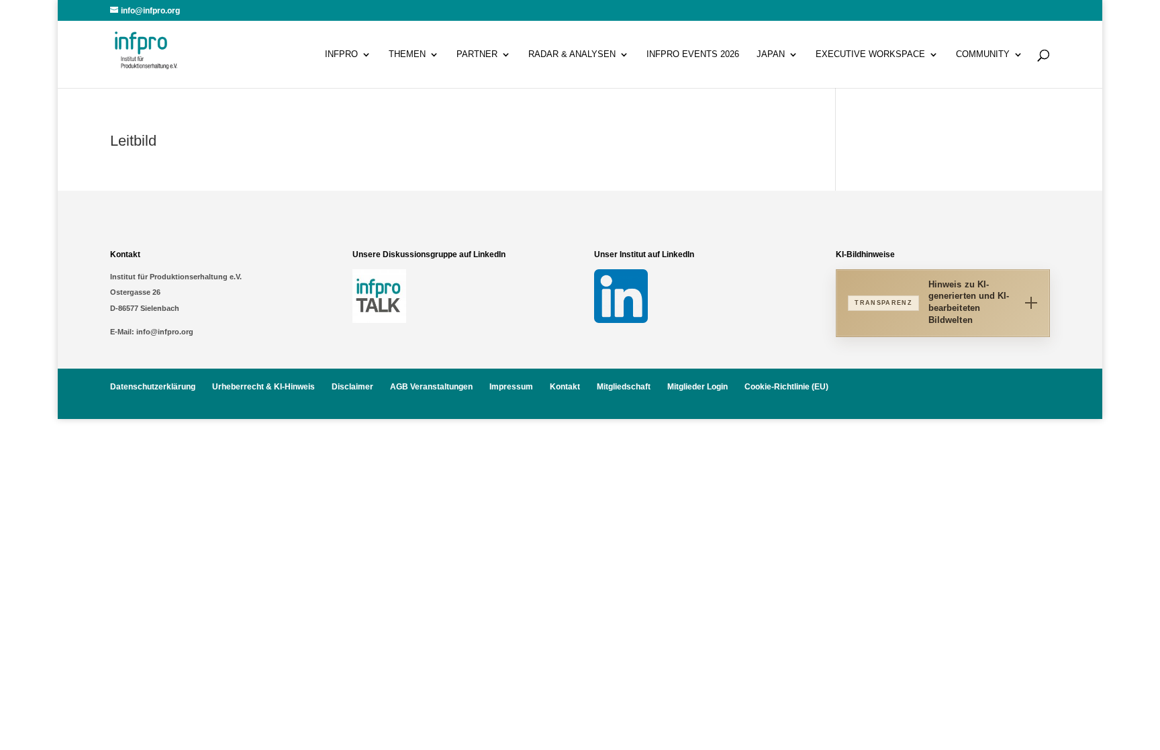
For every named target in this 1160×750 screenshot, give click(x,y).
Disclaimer (352, 386)
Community (983, 54)
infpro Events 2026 (692, 54)
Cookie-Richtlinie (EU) (786, 386)
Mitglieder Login (697, 386)
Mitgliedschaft (623, 386)
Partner (476, 54)
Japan (771, 54)
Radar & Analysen (572, 54)
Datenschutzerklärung (152, 386)
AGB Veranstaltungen (431, 386)
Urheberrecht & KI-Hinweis (263, 386)
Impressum (511, 386)
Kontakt (565, 386)
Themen (407, 54)
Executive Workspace (870, 54)
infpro (341, 54)
